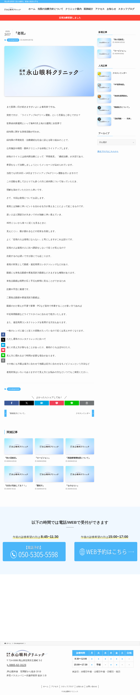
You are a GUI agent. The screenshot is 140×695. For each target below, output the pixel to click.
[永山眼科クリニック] (13, 9)
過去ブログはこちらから (107, 151)
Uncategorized (13, 40)
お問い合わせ (91, 686)
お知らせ (80, 686)
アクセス (54, 686)
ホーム (45, 686)
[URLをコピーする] (87, 403)
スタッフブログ (67, 686)
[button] (11, 403)
